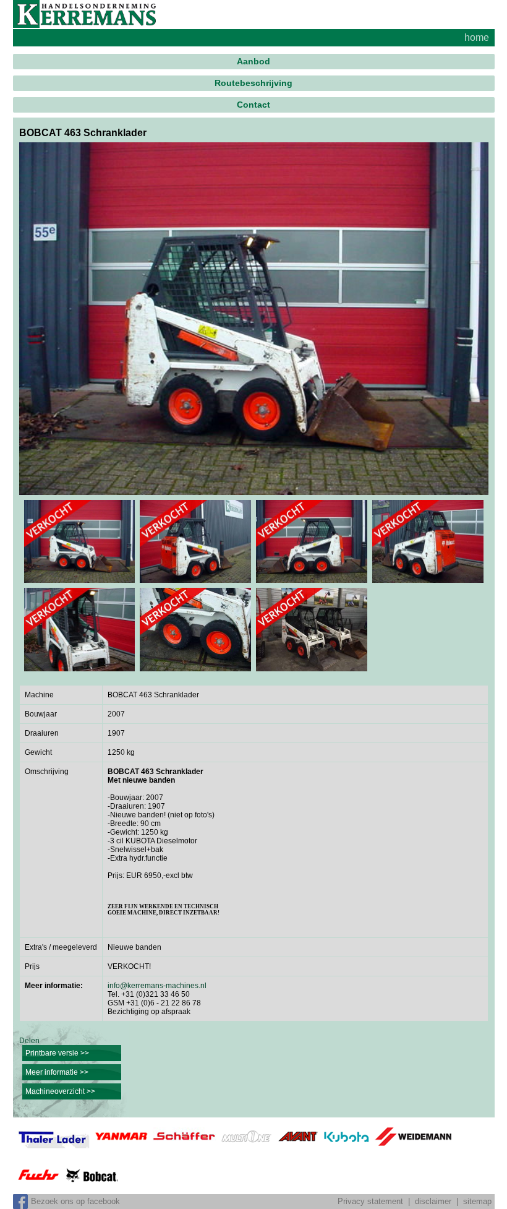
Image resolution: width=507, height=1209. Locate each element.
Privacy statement (370, 1201)
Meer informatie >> (56, 1072)
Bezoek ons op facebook (75, 1201)
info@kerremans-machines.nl (157, 985)
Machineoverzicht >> (60, 1091)
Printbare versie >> (57, 1053)
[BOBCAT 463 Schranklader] (253, 318)
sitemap (477, 1201)
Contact (253, 105)
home (476, 37)
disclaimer (433, 1201)
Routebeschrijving (253, 83)
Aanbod (253, 61)
